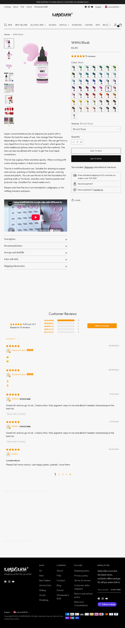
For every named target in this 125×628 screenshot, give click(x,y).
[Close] (93, 287)
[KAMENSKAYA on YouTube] (66, 338)
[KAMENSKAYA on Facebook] (58, 338)
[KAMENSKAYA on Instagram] (62, 338)
